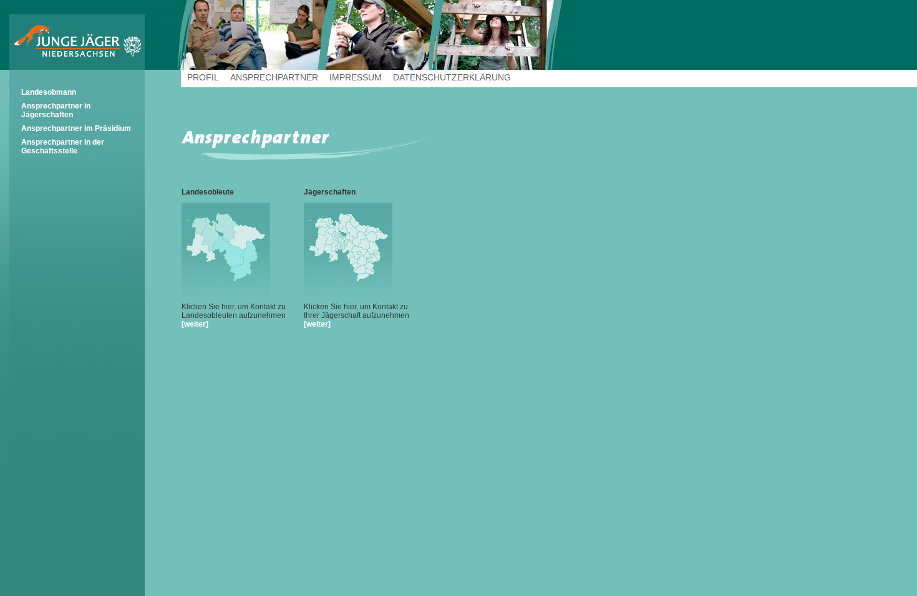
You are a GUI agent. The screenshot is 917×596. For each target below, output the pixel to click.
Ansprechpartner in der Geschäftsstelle (62, 146)
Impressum (355, 77)
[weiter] (195, 324)
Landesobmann (48, 92)
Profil (203, 77)
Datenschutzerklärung (452, 77)
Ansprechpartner (274, 77)
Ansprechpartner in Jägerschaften (55, 110)
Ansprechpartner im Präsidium (76, 128)
